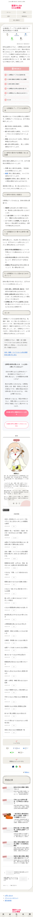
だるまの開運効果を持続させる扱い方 (16, 607)
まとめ (9, 99)
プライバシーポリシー (11, 898)
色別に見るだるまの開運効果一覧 (15, 730)
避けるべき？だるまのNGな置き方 (15, 654)
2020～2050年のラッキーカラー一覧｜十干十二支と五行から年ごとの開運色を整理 (16, 521)
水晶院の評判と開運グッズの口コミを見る (16, 425)
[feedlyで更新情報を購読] (16, 503)
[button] (21, 39)
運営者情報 (8, 900)
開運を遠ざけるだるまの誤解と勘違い (16, 581)
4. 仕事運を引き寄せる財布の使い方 (16, 88)
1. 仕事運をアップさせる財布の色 (16, 74)
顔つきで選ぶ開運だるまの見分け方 (15, 713)
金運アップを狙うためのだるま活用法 (16, 647)
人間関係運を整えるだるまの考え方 (15, 624)
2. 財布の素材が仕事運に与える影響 (16, 79)
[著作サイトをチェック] (14, 503)
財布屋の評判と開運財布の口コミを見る (16, 413)
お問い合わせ (9, 895)
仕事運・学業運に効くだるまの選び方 (16, 640)
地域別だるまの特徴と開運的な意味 (15, 706)
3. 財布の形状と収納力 (13, 84)
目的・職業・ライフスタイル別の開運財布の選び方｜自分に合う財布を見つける (16, 554)
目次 (15, 68)
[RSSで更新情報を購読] (19, 503)
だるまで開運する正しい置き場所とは (16, 690)
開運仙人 (16, 473)
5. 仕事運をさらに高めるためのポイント (16, 94)
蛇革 (6, 173)
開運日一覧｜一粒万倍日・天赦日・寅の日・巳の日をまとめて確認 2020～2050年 (16, 533)
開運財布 (7, 510)
